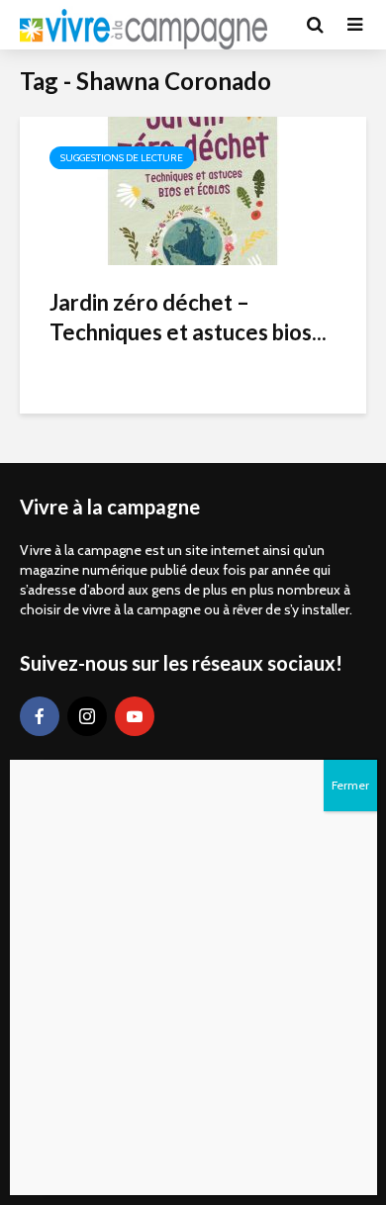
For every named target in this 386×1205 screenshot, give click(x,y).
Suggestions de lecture (121, 157)
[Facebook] (39, 716)
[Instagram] (87, 716)
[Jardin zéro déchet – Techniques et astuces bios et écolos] (193, 189)
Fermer (350, 785)
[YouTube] (134, 716)
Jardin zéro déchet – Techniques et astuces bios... (188, 317)
